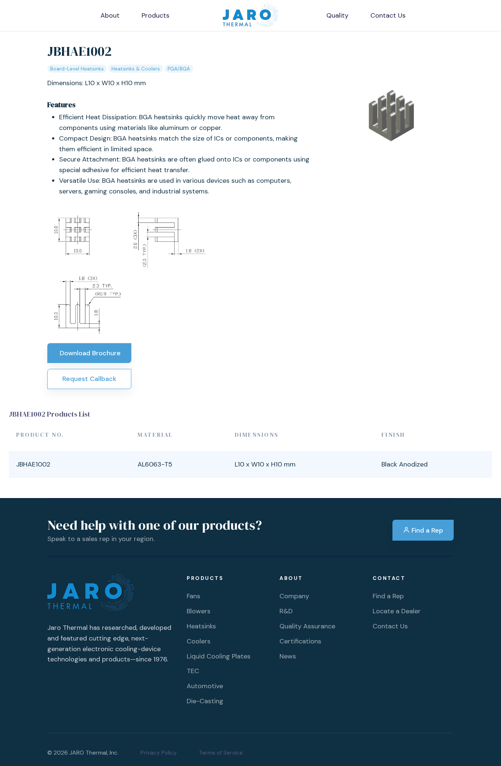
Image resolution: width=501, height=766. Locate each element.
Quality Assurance (307, 626)
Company (294, 596)
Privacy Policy (158, 752)
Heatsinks (201, 626)
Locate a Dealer (397, 611)
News (287, 656)
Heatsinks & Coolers (135, 69)
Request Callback (89, 378)
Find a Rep (426, 530)
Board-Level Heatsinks (77, 69)
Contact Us (390, 626)
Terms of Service (221, 752)
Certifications (300, 641)
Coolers (199, 641)
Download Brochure (89, 353)
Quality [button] (337, 15)
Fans (193, 596)
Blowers (199, 611)
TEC (193, 671)
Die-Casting (205, 701)
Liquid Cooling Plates (219, 656)
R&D (286, 611)
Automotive (205, 686)
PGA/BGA (179, 69)
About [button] (110, 15)
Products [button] (155, 15)
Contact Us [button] (388, 15)
